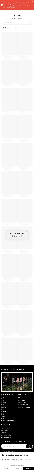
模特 (2, 405)
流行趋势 (3, 407)
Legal (19, 398)
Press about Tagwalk (8, 421)
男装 (2, 400)
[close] (32, 2)
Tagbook (4, 416)
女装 (2, 398)
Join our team (6, 435)
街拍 (2, 414)
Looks (16, 28)
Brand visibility (6, 437)
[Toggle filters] (30, 22)
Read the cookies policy (8, 463)
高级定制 (3, 402)
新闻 (2, 409)
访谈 (2, 418)
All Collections (7, 28)
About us (4, 433)
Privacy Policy (13, 451)
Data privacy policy (24, 407)
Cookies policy (23, 405)
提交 (29, 446)
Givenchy (17, 15)
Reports (3, 411)
